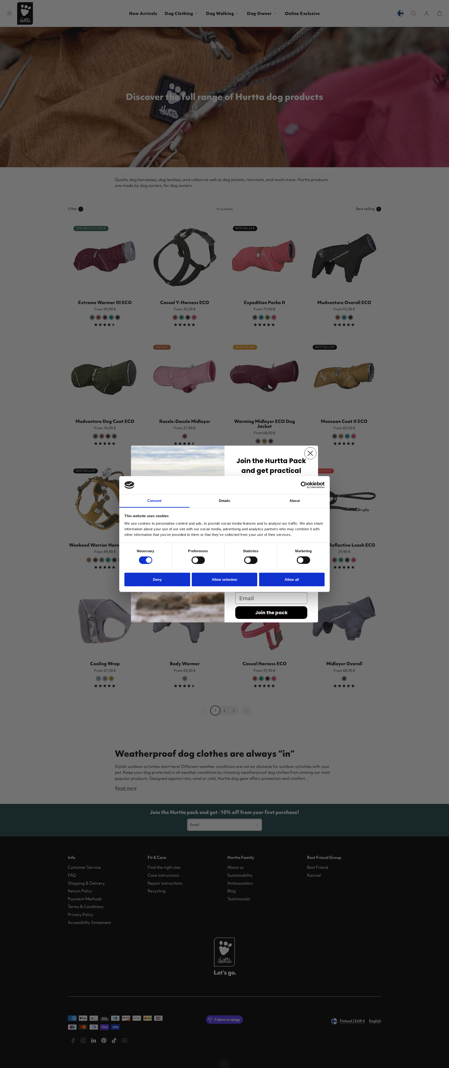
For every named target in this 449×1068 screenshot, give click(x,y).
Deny (157, 579)
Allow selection (224, 579)
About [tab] (295, 500)
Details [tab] (224, 500)
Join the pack (271, 612)
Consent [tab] (154, 500)
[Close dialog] (310, 453)
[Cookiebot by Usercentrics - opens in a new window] (304, 485)
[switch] (198, 560)
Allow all (292, 579)
